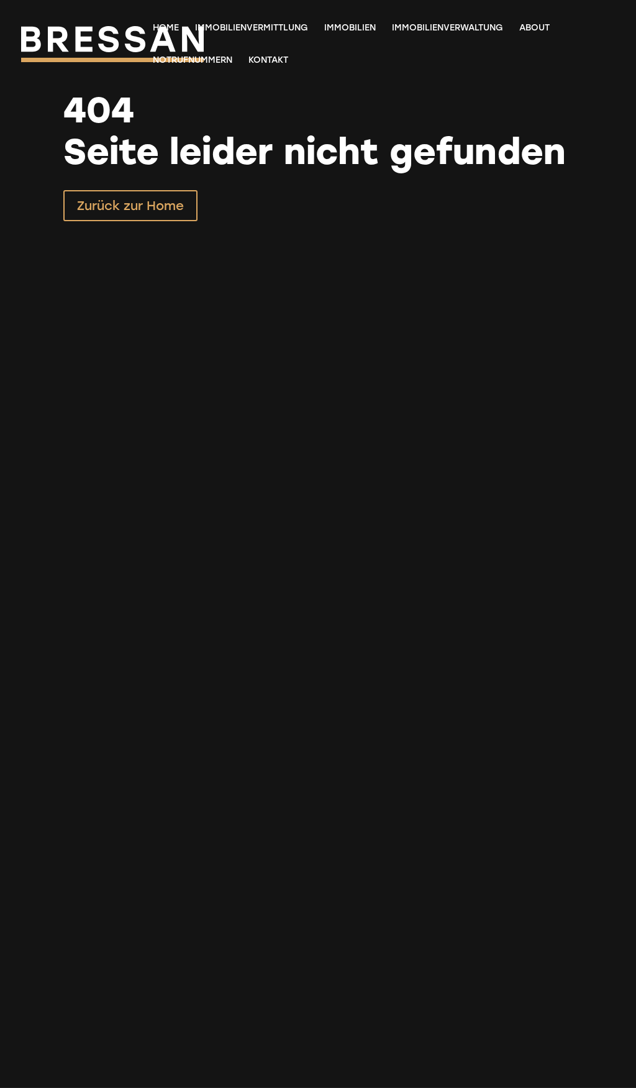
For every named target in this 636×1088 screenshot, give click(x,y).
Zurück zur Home (130, 205)
